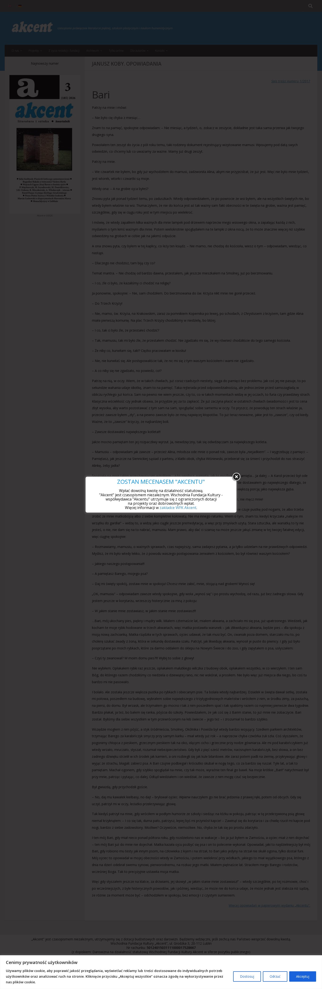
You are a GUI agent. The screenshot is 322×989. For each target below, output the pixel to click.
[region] (161, 972)
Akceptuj (302, 976)
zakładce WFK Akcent (178, 507)
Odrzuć (275, 976)
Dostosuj (247, 976)
